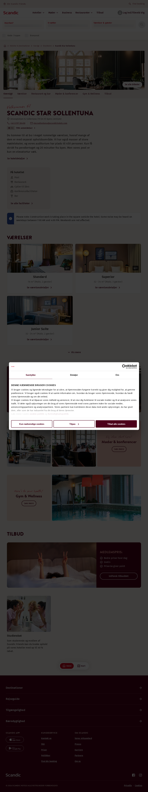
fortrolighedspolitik (58, 414)
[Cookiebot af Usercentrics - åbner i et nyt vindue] (124, 366)
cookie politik (37, 414)
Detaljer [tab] (74, 375)
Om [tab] (117, 375)
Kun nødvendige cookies (31, 424)
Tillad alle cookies (116, 424)
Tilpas (72, 424)
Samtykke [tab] (31, 375)
